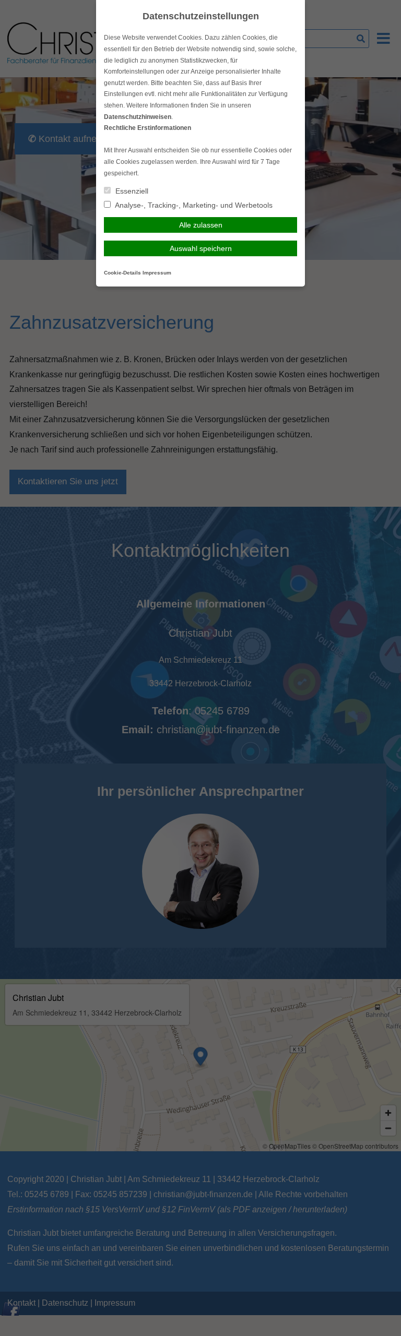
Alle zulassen (200, 225)
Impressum (157, 273)
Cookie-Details (122, 273)
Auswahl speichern (201, 248)
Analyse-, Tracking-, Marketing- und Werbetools (193, 205)
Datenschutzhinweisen (137, 117)
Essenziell (130, 191)
